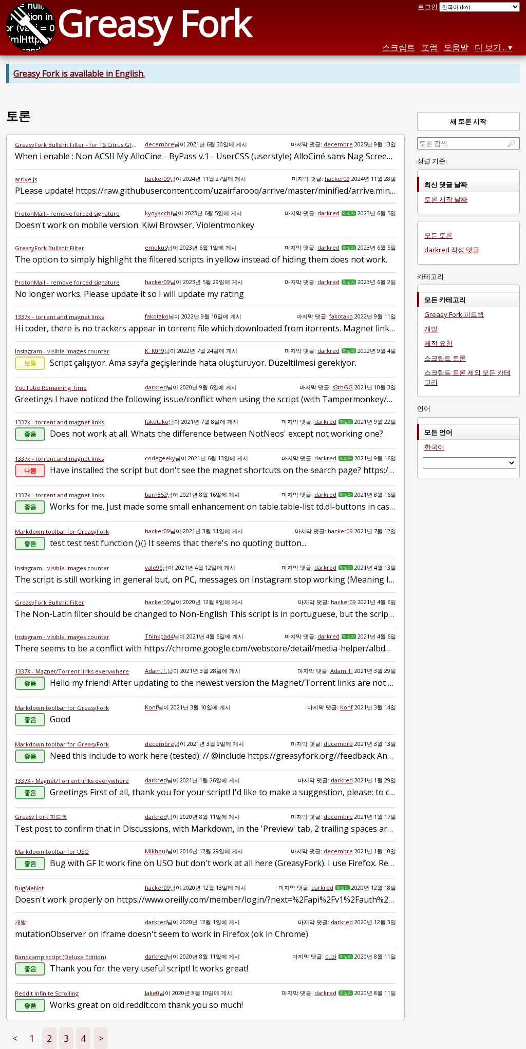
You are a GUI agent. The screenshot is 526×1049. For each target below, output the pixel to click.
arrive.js (26, 179)
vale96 (153, 567)
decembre (159, 144)
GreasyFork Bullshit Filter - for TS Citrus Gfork (75, 144)
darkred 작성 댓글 (451, 249)
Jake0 (152, 993)
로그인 (428, 6)
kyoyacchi (158, 213)
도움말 (456, 47)
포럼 (429, 47)
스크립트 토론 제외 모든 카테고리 (467, 377)
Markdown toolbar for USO (52, 851)
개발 (20, 922)
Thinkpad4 (159, 636)
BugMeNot (29, 888)
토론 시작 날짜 (445, 199)
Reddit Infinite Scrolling (47, 993)
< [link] (14, 1038)
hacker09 (157, 178)
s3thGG (342, 387)
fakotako (156, 316)
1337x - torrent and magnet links (59, 317)
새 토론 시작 (468, 121)
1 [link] (31, 1038)
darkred (328, 213)
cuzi (330, 956)
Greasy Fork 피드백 (41, 816)
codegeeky (160, 458)
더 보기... (490, 47)
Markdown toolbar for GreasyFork (62, 531)
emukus (156, 247)
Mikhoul (156, 851)
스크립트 (398, 47)
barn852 (156, 494)
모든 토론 (438, 235)
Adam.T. (156, 671)
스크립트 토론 (445, 358)
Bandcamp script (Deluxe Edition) (60, 957)
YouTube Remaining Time (51, 387)
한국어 (434, 447)
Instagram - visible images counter (62, 351)
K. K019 (154, 350)
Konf (151, 707)
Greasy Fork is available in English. (79, 73)
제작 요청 (438, 343)
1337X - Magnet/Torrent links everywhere (72, 671)
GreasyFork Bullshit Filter (49, 248)
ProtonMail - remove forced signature (67, 213)
